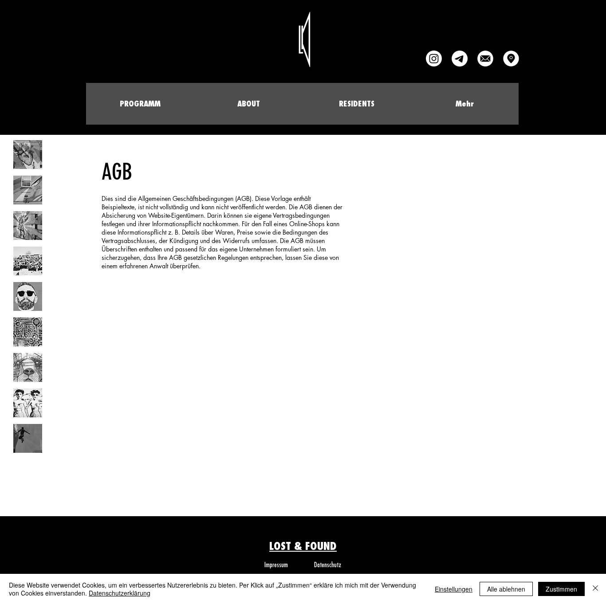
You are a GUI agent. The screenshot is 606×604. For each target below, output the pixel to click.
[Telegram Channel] (460, 59)
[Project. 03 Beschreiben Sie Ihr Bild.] (28, 225)
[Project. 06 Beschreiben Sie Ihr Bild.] (28, 332)
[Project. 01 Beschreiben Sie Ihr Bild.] (28, 154)
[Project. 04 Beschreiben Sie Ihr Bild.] (28, 261)
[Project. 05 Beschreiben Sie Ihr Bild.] (28, 296)
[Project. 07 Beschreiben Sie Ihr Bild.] (28, 367)
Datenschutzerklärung (119, 592)
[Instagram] (434, 59)
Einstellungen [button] (453, 588)
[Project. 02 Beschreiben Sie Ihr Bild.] (28, 190)
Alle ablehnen (506, 588)
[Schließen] (595, 589)
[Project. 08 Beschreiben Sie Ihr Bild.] (28, 402)
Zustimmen (561, 588)
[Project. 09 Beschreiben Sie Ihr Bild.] (28, 438)
